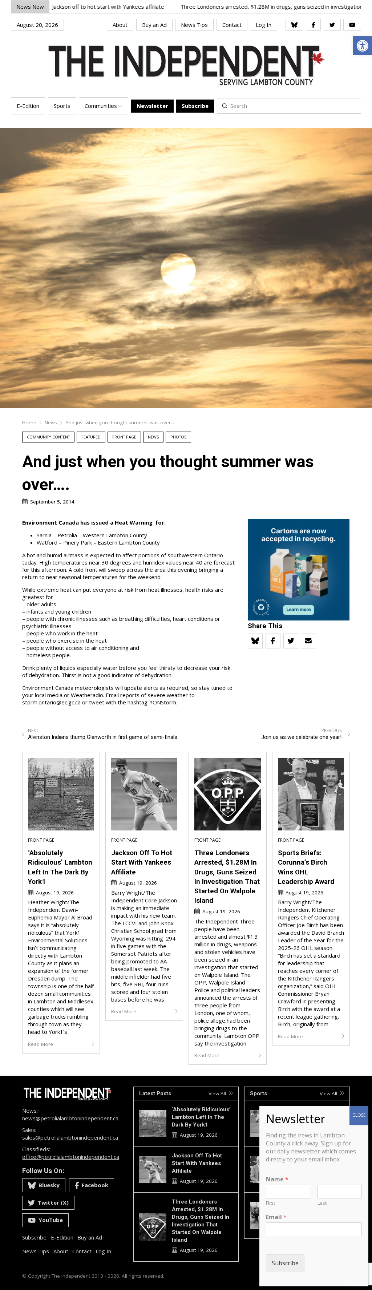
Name (277, 1179)
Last (322, 1203)
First (270, 1203)
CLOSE (358, 1115)
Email (276, 1217)
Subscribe (285, 1263)
